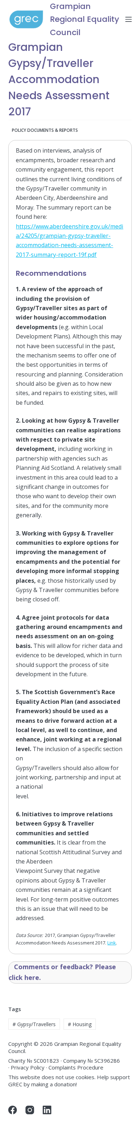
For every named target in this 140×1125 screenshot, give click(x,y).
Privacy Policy (28, 1067)
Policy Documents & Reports (45, 130)
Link (111, 942)
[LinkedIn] (47, 1110)
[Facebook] (12, 1110)
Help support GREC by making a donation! (69, 1080)
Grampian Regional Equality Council (84, 19)
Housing (80, 1024)
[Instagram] (29, 1110)
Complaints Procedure (75, 1067)
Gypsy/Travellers (34, 1024)
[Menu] (128, 19)
